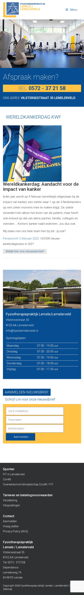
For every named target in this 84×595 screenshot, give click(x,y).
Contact (8, 516)
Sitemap (7, 589)
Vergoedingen (11, 505)
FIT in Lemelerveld (14, 474)
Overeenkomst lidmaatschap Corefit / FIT (28, 484)
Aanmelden (10, 521)
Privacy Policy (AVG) (15, 531)
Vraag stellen (11, 526)
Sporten (8, 469)
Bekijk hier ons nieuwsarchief (25, 251)
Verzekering (10, 500)
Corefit (7, 479)
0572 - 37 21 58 (47, 88)
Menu (73, 9)
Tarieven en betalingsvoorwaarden (28, 495)
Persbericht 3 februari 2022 (21, 238)
